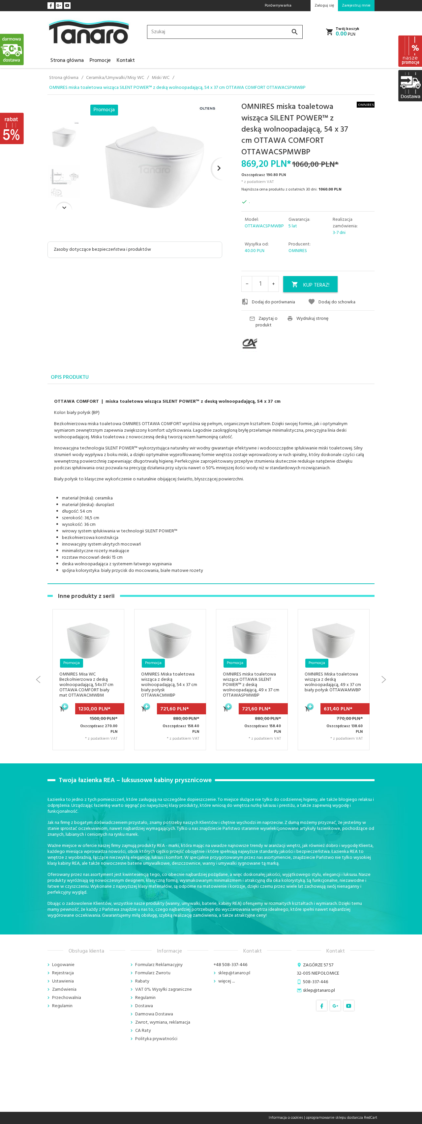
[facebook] (50, 5)
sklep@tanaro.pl (234, 973)
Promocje (100, 60)
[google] (59, 5)
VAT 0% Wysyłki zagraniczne (163, 989)
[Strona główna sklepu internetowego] (89, 32)
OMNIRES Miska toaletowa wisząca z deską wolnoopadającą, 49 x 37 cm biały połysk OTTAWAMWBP (333, 682)
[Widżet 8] (409, 51)
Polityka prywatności (156, 1039)
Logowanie (63, 965)
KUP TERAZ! (316, 285)
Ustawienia (63, 981)
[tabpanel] (211, 484)
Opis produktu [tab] (70, 377)
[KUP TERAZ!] (62, 712)
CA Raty (143, 1031)
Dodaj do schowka (336, 302)
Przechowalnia (66, 998)
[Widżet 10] (12, 128)
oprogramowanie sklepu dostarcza (334, 1117)
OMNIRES (297, 251)
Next (64, 206)
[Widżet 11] (12, 49)
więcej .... (226, 981)
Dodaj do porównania (273, 302)
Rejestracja (63, 973)
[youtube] (67, 5)
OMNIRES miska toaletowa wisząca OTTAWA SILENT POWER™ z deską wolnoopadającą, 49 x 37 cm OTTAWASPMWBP (251, 685)
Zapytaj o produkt (267, 322)
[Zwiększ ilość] (273, 284)
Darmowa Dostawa (154, 1014)
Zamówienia (64, 989)
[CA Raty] (261, 343)
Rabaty (142, 981)
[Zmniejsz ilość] (247, 284)
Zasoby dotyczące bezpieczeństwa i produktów (102, 249)
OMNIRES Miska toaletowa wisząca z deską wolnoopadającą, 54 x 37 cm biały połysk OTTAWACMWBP (169, 685)
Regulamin (62, 1006)
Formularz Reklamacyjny (159, 965)
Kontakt (126, 60)
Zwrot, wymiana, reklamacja (162, 1022)
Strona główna (67, 60)
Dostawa (144, 1006)
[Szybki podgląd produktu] (111, 646)
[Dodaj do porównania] (111, 662)
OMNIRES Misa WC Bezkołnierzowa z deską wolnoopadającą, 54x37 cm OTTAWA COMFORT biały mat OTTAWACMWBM (86, 685)
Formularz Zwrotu (152, 973)
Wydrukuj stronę (312, 319)
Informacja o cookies (286, 1117)
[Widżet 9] (409, 85)
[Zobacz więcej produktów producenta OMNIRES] (366, 104)
